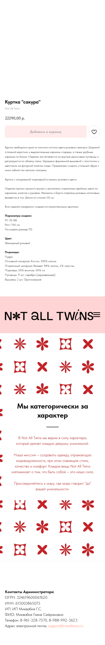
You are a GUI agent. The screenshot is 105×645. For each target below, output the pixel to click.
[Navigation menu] (96, 314)
